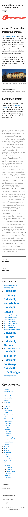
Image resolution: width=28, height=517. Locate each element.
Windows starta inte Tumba (8, 249)
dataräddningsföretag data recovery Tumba (13, 157)
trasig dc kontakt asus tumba (13, 234)
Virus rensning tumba (15, 245)
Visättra (9, 440)
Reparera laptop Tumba (19, 224)
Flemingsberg (11, 438)
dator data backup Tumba (16, 161)
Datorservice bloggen (8, 495)
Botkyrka (17, 130)
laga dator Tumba (14, 197)
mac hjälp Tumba (21, 204)
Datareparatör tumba (7, 158)
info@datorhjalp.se (16, 509)
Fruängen (8, 429)
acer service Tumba (18, 131)
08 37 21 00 (9, 85)
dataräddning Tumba (11, 155)
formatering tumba (19, 182)
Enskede (7, 425)
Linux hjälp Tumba (10, 202)
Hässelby (8, 473)
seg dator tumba (18, 226)
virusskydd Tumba (6, 248)
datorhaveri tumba (16, 166)
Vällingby (8, 477)
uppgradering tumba (14, 243)
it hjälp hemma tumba (7, 193)
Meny (4, 11)
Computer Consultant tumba (9, 139)
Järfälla (6, 400)
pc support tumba (10, 221)
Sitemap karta (16, 514)
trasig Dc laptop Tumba (7, 237)
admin (6, 130)
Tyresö (7, 444)
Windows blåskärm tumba (17, 248)
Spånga (7, 475)
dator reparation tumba (18, 163)
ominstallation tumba (7, 215)
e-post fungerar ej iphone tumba (14, 179)
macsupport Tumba (7, 208)
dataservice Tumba (17, 158)
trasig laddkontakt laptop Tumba (14, 240)
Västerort (6, 463)
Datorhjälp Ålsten (9, 287)
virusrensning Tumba (20, 246)
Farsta (7, 427)
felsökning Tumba (16, 180)
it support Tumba (6, 196)
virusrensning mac (10, 246)
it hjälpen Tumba (13, 194)
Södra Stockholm (9, 419)
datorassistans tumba (17, 164)
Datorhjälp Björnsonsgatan (12, 348)
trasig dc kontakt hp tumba (18, 235)
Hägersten (8, 433)
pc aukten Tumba (10, 216)
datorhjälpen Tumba (11, 171)
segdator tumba (6, 227)
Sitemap (10, 514)
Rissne (7, 456)
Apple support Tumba (18, 135)
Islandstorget (11, 471)
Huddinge (8, 435)
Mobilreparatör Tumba (18, 212)
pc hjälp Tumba (6, 219)
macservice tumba (15, 207)
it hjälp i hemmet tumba (19, 193)
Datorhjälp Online (7, 499)
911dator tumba (9, 131)
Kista (6, 404)
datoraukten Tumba (7, 166)
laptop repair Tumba (11, 201)
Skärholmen (9, 442)
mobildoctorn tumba (14, 210)
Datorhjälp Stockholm (8, 36)
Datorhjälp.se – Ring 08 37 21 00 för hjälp (12, 6)
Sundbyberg (7, 452)
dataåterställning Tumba (8, 152)
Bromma (7, 465)
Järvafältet (7, 402)
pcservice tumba (19, 221)
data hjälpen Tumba (7, 147)
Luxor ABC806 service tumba (9, 204)
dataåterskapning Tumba (12, 150)
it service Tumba (21, 194)
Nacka (7, 417)
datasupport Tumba (7, 160)
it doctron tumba (12, 191)
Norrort (6, 408)
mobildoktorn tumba (7, 212)
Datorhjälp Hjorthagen (10, 317)
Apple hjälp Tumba (6, 133)
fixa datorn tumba (10, 182)
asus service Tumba (7, 136)
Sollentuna (8, 410)
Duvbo (7, 454)
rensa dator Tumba (17, 223)
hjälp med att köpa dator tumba (10, 185)
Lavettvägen (10, 459)
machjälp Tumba (6, 207)
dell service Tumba (10, 177)
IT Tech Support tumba (16, 196)
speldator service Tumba (12, 229)
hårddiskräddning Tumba (8, 183)
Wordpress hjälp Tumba (11, 251)
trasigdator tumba (13, 241)
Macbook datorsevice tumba (9, 205)
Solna (5, 448)
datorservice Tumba (11, 175)
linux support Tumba (20, 202)
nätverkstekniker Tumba (8, 213)
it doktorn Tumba (21, 191)
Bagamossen (9, 421)
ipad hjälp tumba (16, 190)
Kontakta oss (6, 488)
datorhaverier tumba (7, 168)
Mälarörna (7, 406)
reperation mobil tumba (8, 226)
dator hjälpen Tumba (7, 163)
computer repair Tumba (11, 142)
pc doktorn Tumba (19, 218)
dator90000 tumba (7, 164)
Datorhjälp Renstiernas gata (12, 329)
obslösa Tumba (18, 213)
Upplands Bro (8, 461)
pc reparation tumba (15, 219)
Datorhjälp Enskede (10, 319)
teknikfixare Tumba (10, 230)
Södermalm (8, 398)
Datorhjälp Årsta (9, 325)
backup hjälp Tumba (17, 136)
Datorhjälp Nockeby (10, 375)
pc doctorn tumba (10, 218)
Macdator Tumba (21, 205)
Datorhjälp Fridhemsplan (11, 323)
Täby (6, 412)
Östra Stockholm (9, 415)
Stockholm (7, 450)
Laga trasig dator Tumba (12, 199)
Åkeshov (9, 467)
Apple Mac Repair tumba (18, 133)
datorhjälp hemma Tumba (12, 169)
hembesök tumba (19, 183)
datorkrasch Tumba (10, 172)
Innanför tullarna (9, 391)
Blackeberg (10, 469)
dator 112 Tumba (6, 161)
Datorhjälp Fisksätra (10, 321)
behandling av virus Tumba (8, 138)
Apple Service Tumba (7, 135)
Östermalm (8, 396)
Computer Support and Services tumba (15, 146)
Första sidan (5, 484)
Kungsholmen (9, 394)
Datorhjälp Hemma (8, 503)
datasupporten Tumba (17, 160)
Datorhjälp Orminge (10, 327)
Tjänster (4, 492)
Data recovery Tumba (11, 149)
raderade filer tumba (7, 223)
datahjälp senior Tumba (11, 153)
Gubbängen (8, 431)
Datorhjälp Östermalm (10, 285)
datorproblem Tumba (11, 174)
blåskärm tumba (19, 138)
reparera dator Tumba (7, 224)
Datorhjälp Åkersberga (10, 315)
